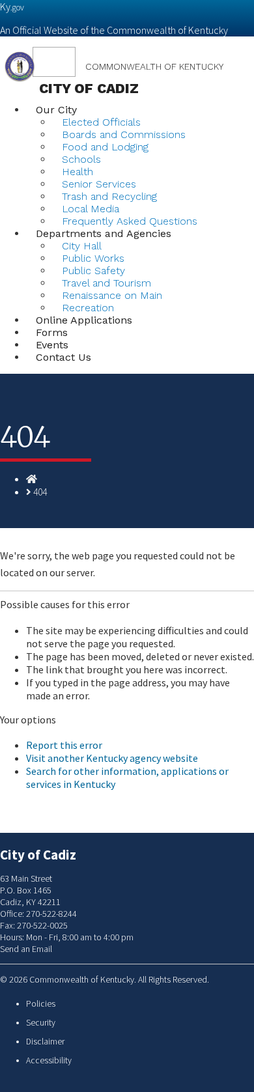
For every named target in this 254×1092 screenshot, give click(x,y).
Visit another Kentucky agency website (112, 757)
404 (40, 492)
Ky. (12, 6)
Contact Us (63, 357)
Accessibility (49, 1060)
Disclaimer (45, 1041)
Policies (40, 1003)
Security (40, 1022)
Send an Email (26, 949)
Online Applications (84, 320)
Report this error (64, 744)
